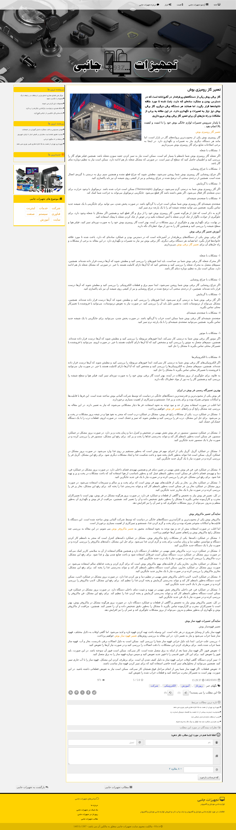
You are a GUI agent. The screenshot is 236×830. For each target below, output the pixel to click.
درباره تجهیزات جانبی (148, 5)
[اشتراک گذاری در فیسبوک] (88, 692)
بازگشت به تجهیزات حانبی (31, 787)
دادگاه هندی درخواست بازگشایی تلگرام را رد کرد (44, 108)
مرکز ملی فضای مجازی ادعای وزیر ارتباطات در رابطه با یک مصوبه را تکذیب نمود (41, 97)
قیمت (179, 5)
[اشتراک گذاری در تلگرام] (94, 692)
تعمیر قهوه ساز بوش (125, 635)
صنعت (31, 213)
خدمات (43, 208)
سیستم (43, 213)
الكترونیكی (170, 685)
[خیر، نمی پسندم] (170, 692)
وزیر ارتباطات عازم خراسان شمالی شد (205, 717)
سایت (56, 219)
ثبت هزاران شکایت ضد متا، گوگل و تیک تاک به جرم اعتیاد (198, 722)
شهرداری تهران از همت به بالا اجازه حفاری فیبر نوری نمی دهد (196, 707)
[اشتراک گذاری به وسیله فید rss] (70, 692)
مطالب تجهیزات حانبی (117, 787)
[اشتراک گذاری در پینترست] (76, 692)
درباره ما (94, 805)
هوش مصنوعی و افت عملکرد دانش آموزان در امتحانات (42, 129)
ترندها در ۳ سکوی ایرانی (53, 139)
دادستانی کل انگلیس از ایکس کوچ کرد (48, 113)
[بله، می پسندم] (186, 692)
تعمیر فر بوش (173, 408)
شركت (154, 685)
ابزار (167, 5)
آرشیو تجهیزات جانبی (197, 5)
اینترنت (30, 208)
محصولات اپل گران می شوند (52, 103)
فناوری (56, 213)
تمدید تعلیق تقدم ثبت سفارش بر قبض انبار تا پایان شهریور (40, 134)
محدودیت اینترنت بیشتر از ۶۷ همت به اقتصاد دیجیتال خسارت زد (195, 712)
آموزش (186, 685)
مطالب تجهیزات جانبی (89, 819)
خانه (216, 5)
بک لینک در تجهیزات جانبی (87, 810)
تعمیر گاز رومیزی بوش (208, 131)
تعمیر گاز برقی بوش (188, 244)
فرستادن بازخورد (208, 777)
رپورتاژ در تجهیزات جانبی (88, 814)
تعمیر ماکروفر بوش (122, 528)
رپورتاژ (199, 685)
